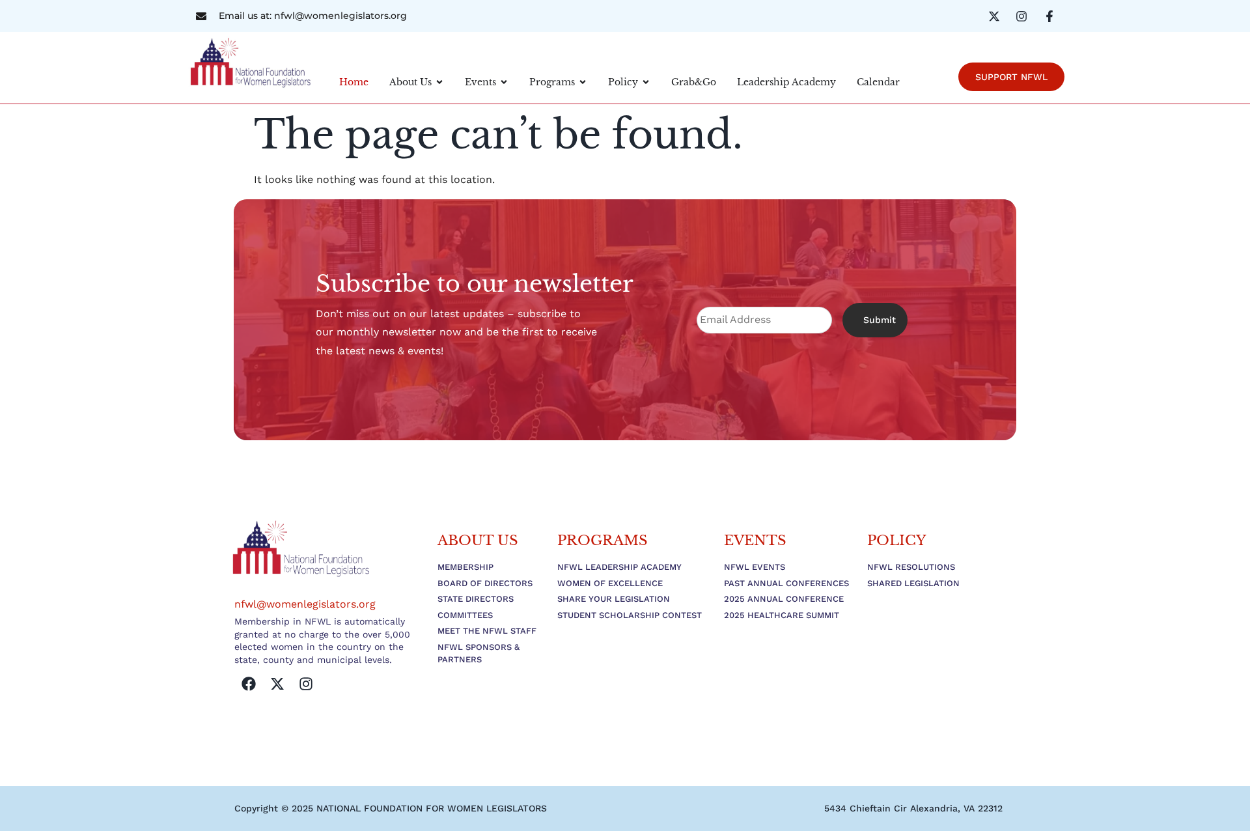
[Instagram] (306, 683)
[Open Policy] (645, 82)
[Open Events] (503, 82)
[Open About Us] (439, 82)
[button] (913, 808)
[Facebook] (248, 683)
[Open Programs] (582, 82)
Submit (879, 320)
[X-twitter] (277, 683)
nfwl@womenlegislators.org (305, 604)
